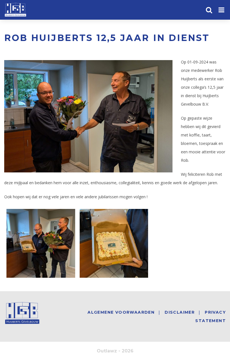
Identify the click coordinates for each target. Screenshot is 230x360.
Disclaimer (180, 312)
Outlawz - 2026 (115, 351)
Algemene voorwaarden (121, 312)
